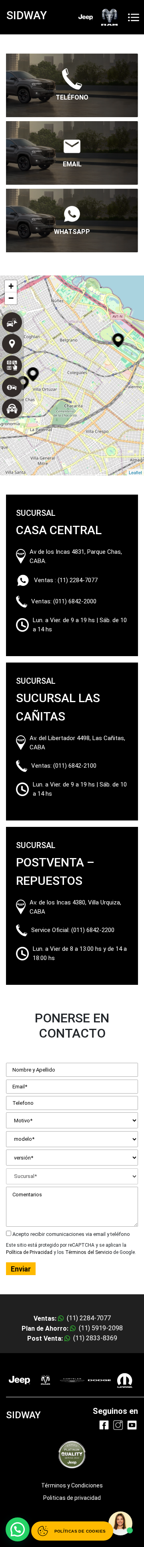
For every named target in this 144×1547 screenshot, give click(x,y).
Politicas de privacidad (72, 1498)
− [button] (11, 298)
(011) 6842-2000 (74, 601)
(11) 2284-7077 (78, 580)
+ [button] (11, 286)
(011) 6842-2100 (74, 765)
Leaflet (135, 472)
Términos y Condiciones (72, 1485)
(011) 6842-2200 (92, 930)
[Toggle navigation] (133, 17)
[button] (18, 1529)
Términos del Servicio (88, 1252)
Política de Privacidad (29, 1252)
